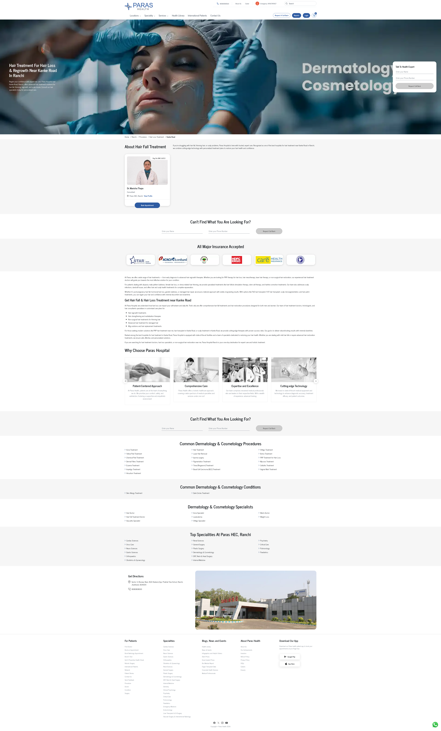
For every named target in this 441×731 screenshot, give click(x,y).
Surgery (127, 693)
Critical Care (264, 544)
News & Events (207, 650)
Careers (243, 666)
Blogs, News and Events (214, 641)
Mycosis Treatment (267, 461)
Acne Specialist (198, 512)
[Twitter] (218, 723)
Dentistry (166, 686)
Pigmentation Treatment (202, 461)
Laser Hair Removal (200, 453)
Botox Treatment (266, 453)
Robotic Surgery (130, 663)
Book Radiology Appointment (134, 653)
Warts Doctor (265, 512)
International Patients (197, 15)
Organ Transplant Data (209, 666)
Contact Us (215, 15)
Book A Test (128, 656)
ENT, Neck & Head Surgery (202, 556)
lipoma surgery (198, 457)
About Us (238, 3)
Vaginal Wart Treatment (268, 469)
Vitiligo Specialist (199, 520)
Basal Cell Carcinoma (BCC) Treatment (206, 469)
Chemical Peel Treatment (135, 457)
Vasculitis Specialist (133, 520)
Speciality (148, 15)
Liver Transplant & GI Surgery (172, 713)
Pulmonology (265, 548)
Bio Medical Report (208, 663)
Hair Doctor (130, 512)
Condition (128, 690)
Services (162, 15)
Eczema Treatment (132, 465)
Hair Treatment (198, 449)
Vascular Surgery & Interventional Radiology (177, 716)
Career (247, 3)
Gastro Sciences (132, 552)
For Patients (131, 641)
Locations (134, 15)
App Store (291, 663)
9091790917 (272, 3)
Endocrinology (167, 709)
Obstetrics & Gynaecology (135, 560)
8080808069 (224, 3)
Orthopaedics (131, 556)
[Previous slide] (125, 381)
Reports (296, 15)
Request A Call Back (281, 15)
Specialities (169, 641)
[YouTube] (226, 723)
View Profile (148, 195)
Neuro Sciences (131, 548)
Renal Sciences (198, 540)
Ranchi (134, 136)
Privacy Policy (245, 660)
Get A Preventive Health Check (134, 660)
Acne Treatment (132, 449)
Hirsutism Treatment (133, 473)
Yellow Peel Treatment (134, 453)
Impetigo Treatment (133, 469)
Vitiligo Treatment (266, 449)
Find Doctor (128, 646)
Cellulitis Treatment (267, 465)
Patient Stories (129, 673)
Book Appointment (147, 205)
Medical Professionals (209, 673)
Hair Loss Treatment (156, 136)
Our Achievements (246, 650)
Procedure (143, 136)
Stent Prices (205, 656)
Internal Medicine (199, 560)
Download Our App (288, 641)
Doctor (127, 686)
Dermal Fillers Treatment (135, 461)
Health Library (178, 15)
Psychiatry (264, 540)
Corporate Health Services (210, 670)
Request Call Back (414, 86)
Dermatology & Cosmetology (203, 552)
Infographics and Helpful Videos (212, 653)
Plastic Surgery (198, 548)
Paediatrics (264, 552)
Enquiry (243, 670)
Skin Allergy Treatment (134, 493)
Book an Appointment (132, 650)
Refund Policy (245, 656)
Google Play (291, 656)
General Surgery (199, 544)
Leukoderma (197, 516)
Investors (243, 653)
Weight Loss (264, 516)
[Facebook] (214, 723)
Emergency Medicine (169, 706)
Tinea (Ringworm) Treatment (203, 465)
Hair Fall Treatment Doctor (135, 516)
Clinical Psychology (169, 690)
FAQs (242, 663)
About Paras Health (250, 641)
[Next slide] (316, 381)
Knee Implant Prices (208, 660)
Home (127, 136)
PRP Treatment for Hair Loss (270, 457)
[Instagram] (222, 723)
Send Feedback (129, 680)
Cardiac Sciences (132, 540)
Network (127, 670)
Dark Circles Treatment (201, 493)
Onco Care (130, 544)
